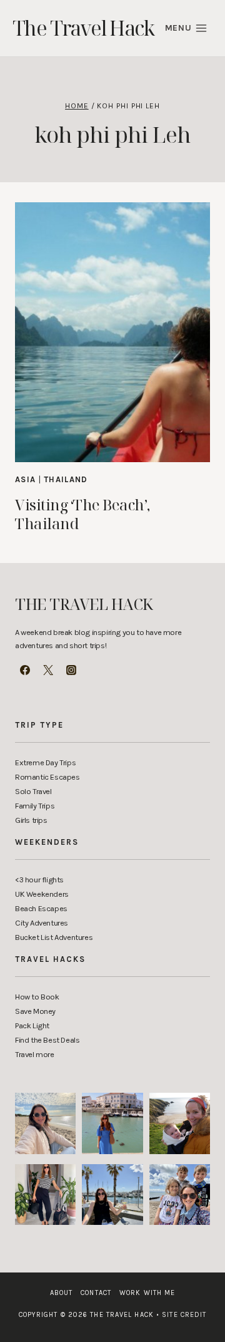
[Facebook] (25, 670)
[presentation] (112, 332)
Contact (96, 1293)
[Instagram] (71, 670)
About (61, 1293)
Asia (25, 479)
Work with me (147, 1293)
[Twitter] (48, 670)
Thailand (66, 479)
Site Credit (181, 1315)
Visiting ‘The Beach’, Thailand (82, 514)
